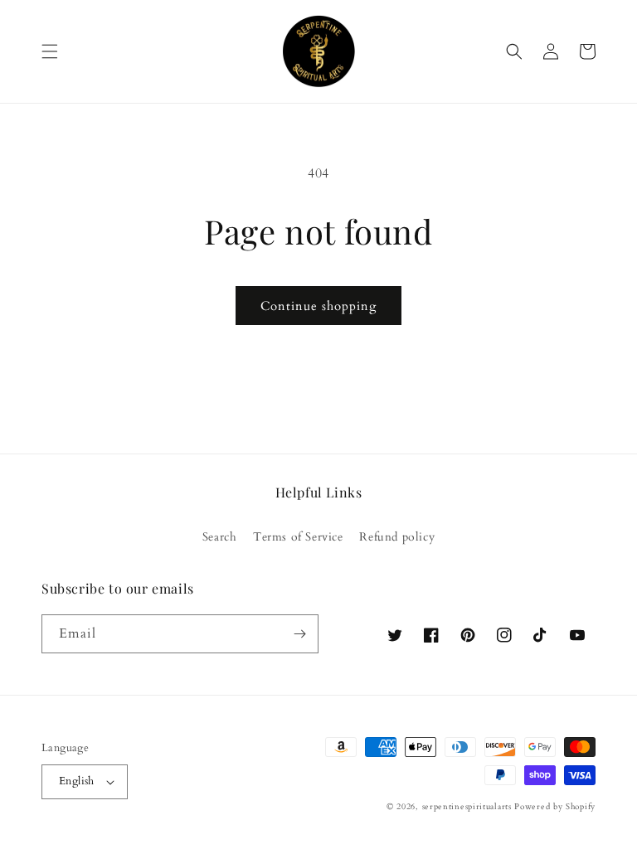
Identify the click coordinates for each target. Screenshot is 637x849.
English (77, 781)
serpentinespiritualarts (467, 807)
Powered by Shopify (555, 807)
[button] (50, 51)
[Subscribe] (299, 633)
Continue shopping (318, 306)
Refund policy (397, 537)
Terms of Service (298, 537)
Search (219, 537)
